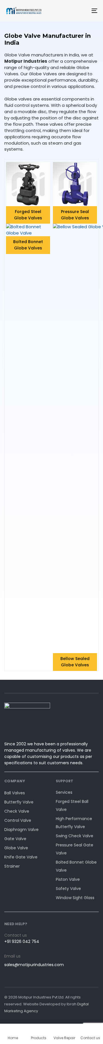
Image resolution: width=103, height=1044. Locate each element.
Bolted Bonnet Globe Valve (76, 866)
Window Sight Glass (75, 898)
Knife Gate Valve (20, 857)
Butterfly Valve (18, 802)
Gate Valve (15, 839)
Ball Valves (14, 793)
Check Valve (16, 811)
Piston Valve (68, 879)
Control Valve (17, 820)
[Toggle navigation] (82, 10)
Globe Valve (16, 848)
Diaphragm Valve (21, 829)
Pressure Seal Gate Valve (74, 849)
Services (64, 792)
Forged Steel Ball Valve (72, 805)
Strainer (12, 866)
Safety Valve (68, 888)
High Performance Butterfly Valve (74, 823)
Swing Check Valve (74, 836)
